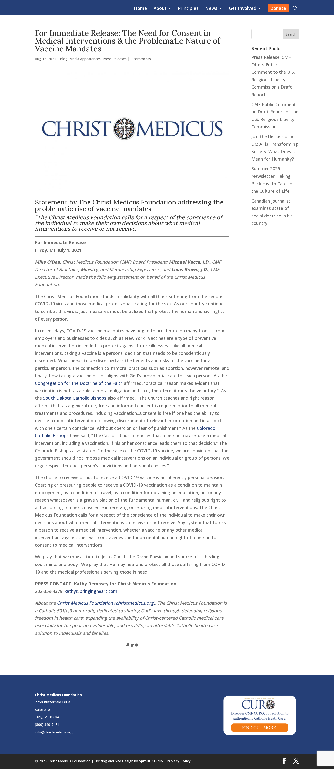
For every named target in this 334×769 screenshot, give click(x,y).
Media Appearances (85, 58)
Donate (278, 8)
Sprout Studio (151, 761)
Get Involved (242, 8)
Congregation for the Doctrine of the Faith (79, 383)
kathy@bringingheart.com (91, 591)
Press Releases (115, 58)
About (160, 8)
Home (140, 8)
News (211, 8)
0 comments (141, 58)
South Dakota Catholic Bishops (74, 398)
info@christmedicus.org (54, 732)
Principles (188, 8)
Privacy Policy (179, 761)
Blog (63, 58)
